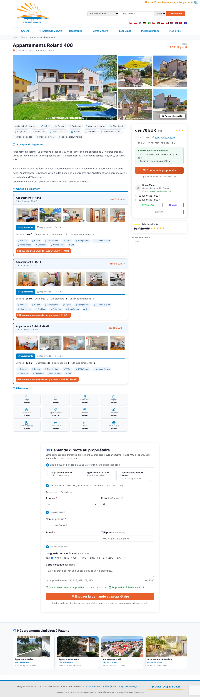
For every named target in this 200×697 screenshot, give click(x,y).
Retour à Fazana (142, 237)
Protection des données (97, 686)
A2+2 (157, 137)
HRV (111, 558)
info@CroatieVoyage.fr (129, 686)
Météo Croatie (100, 31)
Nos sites (75, 692)
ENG (67, 558)
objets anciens (63, 692)
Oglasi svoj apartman (167, 686)
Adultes (51, 498)
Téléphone (113, 532)
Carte (160, 212)
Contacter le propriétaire (161, 170)
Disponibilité (45, 227)
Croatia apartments (88, 692)
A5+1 (165, 137)
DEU (76, 558)
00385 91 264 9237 (149, 195)
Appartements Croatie (50, 31)
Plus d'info (175, 31)
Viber (174, 205)
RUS (102, 558)
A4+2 (172, 137)
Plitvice (101, 692)
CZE (57, 558)
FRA (48, 558)
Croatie (25, 31)
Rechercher (176, 13)
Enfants (112, 498)
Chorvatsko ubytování (114, 692)
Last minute (125, 31)
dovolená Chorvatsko (134, 692)
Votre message (60, 564)
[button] (159, 227)
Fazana (24, 37)
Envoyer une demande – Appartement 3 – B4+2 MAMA (48, 379)
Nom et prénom (56, 519)
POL (120, 558)
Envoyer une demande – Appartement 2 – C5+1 (45, 315)
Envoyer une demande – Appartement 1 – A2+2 (45, 251)
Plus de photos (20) (174, 116)
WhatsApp (149, 205)
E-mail (50, 532)
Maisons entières (150, 31)
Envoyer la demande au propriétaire (102, 596)
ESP (93, 558)
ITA (84, 558)
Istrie (15, 37)
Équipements (26, 227)
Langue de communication (67, 553)
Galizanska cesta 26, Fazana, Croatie (35, 50)
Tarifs (60, 227)
